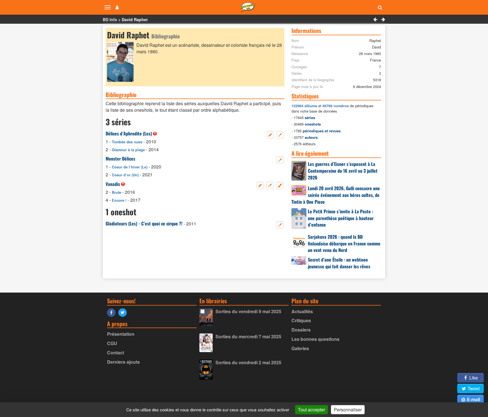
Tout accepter (311, 409)
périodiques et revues (322, 130)
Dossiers (301, 329)
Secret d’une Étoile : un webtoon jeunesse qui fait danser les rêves (339, 263)
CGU (112, 343)
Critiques (301, 320)
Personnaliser (348, 409)
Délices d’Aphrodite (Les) (129, 133)
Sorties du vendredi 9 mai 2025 (248, 311)
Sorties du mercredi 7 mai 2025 (248, 336)
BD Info (110, 19)
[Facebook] (112, 312)
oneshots (313, 124)
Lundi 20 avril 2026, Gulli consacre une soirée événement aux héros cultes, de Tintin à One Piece (335, 195)
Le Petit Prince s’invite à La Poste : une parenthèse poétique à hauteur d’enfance (341, 218)
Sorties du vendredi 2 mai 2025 (248, 362)
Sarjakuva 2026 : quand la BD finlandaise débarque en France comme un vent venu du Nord (344, 243)
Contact (115, 352)
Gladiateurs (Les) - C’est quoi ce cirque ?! (144, 223)
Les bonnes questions (315, 339)
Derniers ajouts (123, 362)
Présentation (120, 334)
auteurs (311, 137)
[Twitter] (124, 312)
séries (310, 117)
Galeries (300, 348)
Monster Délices (120, 158)
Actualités (302, 311)
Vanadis (113, 184)
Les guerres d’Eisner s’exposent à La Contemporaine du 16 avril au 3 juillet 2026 (343, 171)
